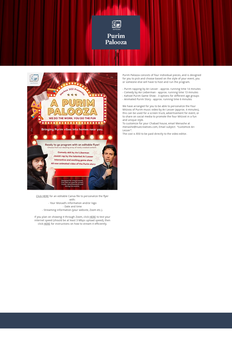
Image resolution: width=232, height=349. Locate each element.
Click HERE (42, 196)
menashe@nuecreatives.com (140, 127)
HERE (93, 216)
